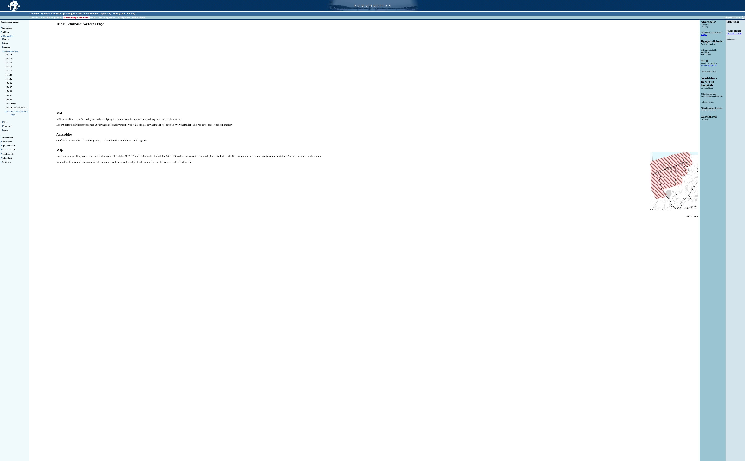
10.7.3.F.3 (8, 63)
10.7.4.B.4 (9, 83)
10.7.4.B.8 (9, 99)
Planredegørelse (106, 17)
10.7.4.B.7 (9, 95)
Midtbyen (6, 32)
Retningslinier (54, 17)
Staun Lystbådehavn (19, 108)
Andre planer (138, 17)
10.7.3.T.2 (8, 71)
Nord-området (7, 138)
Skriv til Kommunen (87, 13)
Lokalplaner (123, 17)
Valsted (6, 130)
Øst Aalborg (7, 162)
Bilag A (704, 35)
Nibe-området (8, 36)
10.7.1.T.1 (8, 55)
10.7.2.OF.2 (9, 59)
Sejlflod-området (8, 146)
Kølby (13, 103)
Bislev (5, 43)
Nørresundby (7, 142)
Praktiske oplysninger (62, 13)
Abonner (34, 13)
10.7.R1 (8, 108)
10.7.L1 (8, 103)
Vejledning (105, 13)
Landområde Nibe (11, 51)
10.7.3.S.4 (8, 67)
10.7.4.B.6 (9, 91)
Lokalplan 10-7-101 (734, 33)
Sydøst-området (8, 154)
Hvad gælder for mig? (124, 13)
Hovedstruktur (37, 17)
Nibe (5, 122)
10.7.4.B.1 (9, 75)
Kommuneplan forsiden (10, 22)
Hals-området (7, 28)
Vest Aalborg (7, 158)
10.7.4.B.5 (9, 87)
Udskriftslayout (732, 17)
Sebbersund (7, 126)
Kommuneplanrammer (76, 17)
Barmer (6, 39)
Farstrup (6, 47)
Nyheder (45, 13)
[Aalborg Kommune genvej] (10, 10)
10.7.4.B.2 (9, 79)
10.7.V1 (8, 112)
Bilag (93, 17)
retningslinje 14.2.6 (708, 65)
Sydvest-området (8, 150)
